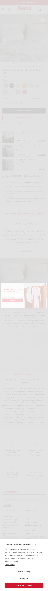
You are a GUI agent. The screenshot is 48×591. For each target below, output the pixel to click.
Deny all (24, 578)
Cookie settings (24, 571)
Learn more (10, 564)
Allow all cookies (24, 585)
